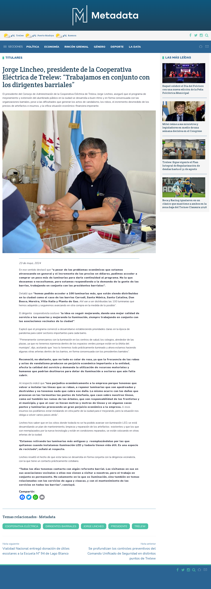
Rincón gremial (76, 47)
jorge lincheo (94, 526)
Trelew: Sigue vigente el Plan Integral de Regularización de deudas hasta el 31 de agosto (181, 165)
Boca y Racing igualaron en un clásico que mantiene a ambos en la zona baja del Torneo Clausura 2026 (184, 204)
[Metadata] (105, 15)
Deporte (117, 47)
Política (32, 47)
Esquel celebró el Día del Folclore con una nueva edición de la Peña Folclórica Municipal (183, 89)
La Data (135, 47)
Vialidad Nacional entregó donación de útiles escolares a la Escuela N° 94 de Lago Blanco (36, 549)
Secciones (15, 46)
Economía (51, 47)
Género (99, 47)
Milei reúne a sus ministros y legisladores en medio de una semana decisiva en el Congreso (182, 127)
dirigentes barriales (60, 526)
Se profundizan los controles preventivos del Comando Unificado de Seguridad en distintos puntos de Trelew (122, 551)
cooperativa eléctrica (21, 526)
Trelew (140, 526)
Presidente (119, 526)
